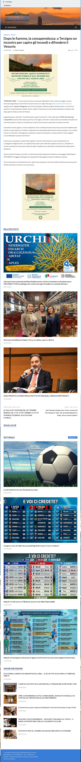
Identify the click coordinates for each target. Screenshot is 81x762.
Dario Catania (19, 50)
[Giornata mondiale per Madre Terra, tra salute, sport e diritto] (40, 338)
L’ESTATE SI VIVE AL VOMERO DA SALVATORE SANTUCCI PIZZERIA (44, 731)
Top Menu (8, 2)
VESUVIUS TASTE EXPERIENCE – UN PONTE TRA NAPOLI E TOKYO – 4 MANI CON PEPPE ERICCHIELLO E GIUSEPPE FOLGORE (45, 720)
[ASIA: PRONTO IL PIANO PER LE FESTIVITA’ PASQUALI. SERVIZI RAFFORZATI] (40, 393)
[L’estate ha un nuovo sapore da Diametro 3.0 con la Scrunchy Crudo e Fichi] (10, 708)
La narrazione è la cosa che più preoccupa (21, 490)
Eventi (13, 34)
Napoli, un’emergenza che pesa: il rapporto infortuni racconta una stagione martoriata (39, 658)
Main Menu (12, 27)
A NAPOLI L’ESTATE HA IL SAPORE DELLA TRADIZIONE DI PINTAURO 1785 (47, 684)
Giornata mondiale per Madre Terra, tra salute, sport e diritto (29, 340)
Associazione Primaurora (62, 104)
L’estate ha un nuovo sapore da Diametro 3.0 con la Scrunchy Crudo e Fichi (47, 707)
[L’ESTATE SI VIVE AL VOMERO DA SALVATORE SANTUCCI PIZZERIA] (10, 731)
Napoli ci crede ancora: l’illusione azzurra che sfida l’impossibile (29, 602)
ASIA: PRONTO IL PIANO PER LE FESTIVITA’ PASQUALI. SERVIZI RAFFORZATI (36, 396)
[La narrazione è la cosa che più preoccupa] (40, 487)
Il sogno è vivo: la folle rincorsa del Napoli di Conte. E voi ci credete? (31, 546)
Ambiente (7, 34)
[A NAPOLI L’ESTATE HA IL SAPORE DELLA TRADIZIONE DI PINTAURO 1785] (10, 684)
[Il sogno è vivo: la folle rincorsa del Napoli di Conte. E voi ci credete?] (40, 543)
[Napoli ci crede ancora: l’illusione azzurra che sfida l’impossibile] (40, 599)
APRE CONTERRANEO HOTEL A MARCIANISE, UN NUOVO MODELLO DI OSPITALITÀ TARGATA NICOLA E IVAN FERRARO (46, 697)
